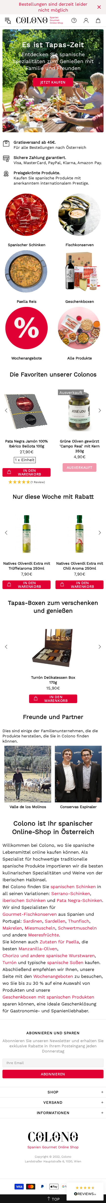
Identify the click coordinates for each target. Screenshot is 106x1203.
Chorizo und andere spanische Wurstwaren (48, 955)
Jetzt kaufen (53, 82)
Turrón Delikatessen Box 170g (53, 680)
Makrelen (12, 928)
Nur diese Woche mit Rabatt (53, 496)
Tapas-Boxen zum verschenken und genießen (53, 606)
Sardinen (32, 921)
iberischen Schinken (24, 900)
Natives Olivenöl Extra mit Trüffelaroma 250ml (26, 566)
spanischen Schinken (73, 886)
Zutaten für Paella (59, 941)
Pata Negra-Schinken (79, 900)
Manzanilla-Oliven (37, 948)
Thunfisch (78, 921)
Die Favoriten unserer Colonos (53, 374)
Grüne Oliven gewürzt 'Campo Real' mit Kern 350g (80, 446)
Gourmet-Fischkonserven (29, 914)
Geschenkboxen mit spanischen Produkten (48, 997)
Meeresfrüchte (43, 934)
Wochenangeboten (53, 976)
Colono (20, 20)
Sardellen (55, 921)
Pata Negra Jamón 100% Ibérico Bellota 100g (26, 443)
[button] (26, 482)
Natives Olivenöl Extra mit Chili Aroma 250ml (79, 566)
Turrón (9, 962)
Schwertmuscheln (77, 928)
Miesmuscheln (40, 928)
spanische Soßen (65, 962)
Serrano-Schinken (70, 893)
